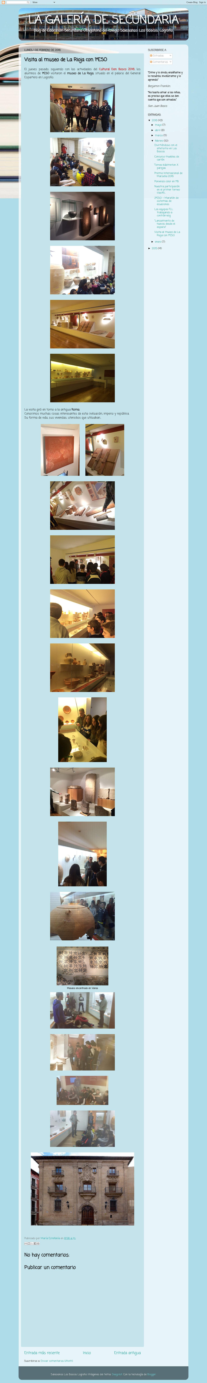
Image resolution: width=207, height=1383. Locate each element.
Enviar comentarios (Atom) (57, 1361)
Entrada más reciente (42, 1353)
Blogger (151, 1374)
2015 (155, 248)
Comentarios (160, 62)
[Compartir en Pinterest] (38, 1243)
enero (158, 242)
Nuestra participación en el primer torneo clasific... (167, 189)
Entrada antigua (127, 1353)
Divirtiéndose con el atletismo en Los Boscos (165, 148)
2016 (155, 120)
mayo (158, 125)
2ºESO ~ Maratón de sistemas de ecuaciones (166, 201)
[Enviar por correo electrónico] (25, 1243)
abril (158, 130)
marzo (159, 136)
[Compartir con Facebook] (35, 1243)
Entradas (158, 56)
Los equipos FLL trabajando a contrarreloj (163, 212)
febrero (159, 141)
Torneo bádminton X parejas (166, 166)
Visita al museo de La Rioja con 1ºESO (167, 233)
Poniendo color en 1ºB (166, 181)
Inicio (87, 1353)
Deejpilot (117, 1374)
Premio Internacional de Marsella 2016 (168, 174)
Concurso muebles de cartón (166, 158)
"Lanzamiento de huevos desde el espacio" (164, 224)
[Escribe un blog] (29, 1243)
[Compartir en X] (32, 1243)
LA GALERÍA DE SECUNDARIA (103, 20)
